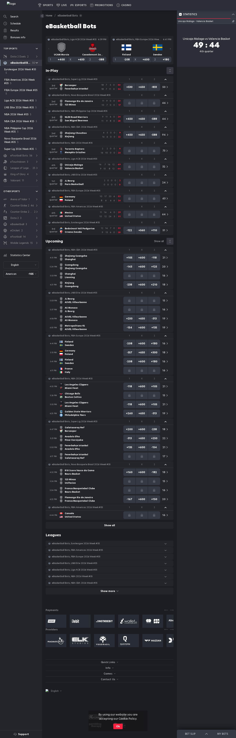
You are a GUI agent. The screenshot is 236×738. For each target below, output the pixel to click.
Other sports (11, 191)
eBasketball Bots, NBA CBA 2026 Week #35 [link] (74, 127)
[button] (123, 5)
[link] (19, 5)
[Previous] (48, 49)
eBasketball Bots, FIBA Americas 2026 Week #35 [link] (77, 206)
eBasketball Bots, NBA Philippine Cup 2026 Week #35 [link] (79, 111)
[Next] (170, 49)
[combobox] (21, 264)
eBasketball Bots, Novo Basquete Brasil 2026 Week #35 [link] (81, 95)
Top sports (10, 48)
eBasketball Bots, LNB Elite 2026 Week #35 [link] (74, 174)
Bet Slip (190, 734)
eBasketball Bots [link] (68, 15)
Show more (108, 591)
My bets (222, 734)
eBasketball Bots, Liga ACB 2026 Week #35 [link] (74, 158)
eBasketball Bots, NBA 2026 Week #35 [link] (72, 143)
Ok (118, 726)
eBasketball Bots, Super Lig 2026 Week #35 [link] (74, 79)
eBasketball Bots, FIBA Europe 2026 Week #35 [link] (76, 190)
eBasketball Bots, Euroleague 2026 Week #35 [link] (76, 222)
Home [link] (49, 15)
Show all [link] (159, 241)
